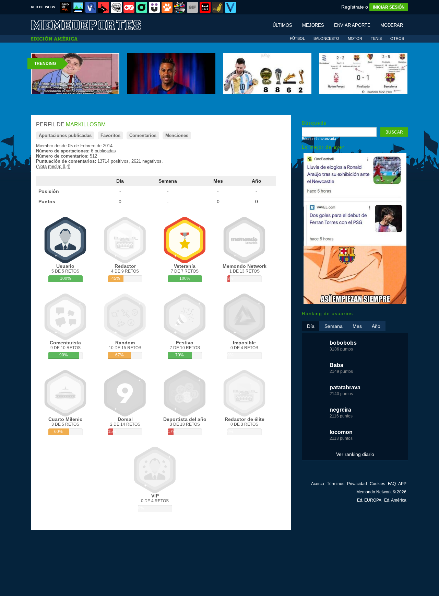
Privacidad (357, 483)
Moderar (391, 25)
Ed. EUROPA (369, 500)
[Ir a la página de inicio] (92, 25)
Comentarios (142, 135)
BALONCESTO (326, 38)
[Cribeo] (141, 7)
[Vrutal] (128, 7)
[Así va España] (103, 7)
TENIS (376, 38)
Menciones (176, 135)
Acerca (317, 483)
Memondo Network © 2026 (381, 492)
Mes (218, 181)
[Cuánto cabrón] (116, 7)
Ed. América (395, 500)
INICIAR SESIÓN (389, 7)
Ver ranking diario (355, 454)
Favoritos (110, 135)
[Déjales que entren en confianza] (355, 302)
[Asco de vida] (65, 7)
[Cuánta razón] (78, 7)
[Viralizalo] (230, 7)
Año (256, 181)
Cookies (377, 483)
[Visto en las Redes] (90, 7)
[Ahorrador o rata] (217, 7)
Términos (335, 483)
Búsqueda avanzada (319, 139)
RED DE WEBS (43, 7)
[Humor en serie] (154, 7)
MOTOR (355, 38)
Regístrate (352, 7)
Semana (167, 181)
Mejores (313, 25)
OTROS (397, 38)
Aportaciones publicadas (65, 135)
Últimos (282, 25)
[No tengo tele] (179, 7)
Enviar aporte (352, 25)
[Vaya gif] (192, 7)
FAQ (392, 483)
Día (120, 181)
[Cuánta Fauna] (167, 7)
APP (402, 483)
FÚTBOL (297, 38)
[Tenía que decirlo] (205, 7)
